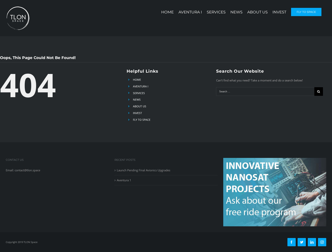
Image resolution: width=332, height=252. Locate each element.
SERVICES (139, 93)
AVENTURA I (140, 86)
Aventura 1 (124, 180)
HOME (137, 79)
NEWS (137, 99)
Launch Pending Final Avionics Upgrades (143, 170)
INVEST (137, 113)
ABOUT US (139, 106)
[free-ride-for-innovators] (274, 161)
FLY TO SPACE (141, 119)
